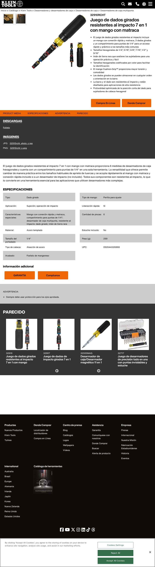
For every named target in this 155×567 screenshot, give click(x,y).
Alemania (9, 486)
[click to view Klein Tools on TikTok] (88, 530)
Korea (7, 501)
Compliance (53, 275)
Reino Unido (11, 511)
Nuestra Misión (128, 440)
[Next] (98, 370)
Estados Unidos (12, 516)
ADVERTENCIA (62, 113)
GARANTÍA (19, 275)
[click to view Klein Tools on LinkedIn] (83, 530)
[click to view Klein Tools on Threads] (93, 530)
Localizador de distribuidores (41, 432)
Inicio (3, 10)
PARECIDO (82, 113)
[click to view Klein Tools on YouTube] (67, 530)
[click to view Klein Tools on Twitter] (73, 530)
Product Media (12, 113)
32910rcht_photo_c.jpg (21, 143)
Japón (8, 496)
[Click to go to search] (123, 4)
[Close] (150, 552)
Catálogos (68, 435)
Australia (9, 471)
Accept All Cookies (115, 560)
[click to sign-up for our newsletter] (130, 4)
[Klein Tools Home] (11, 6)
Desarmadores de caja (87, 10)
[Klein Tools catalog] (48, 482)
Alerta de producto (101, 453)
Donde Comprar (136, 103)
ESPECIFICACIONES (38, 113)
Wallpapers (68, 445)
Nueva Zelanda (12, 506)
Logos (66, 440)
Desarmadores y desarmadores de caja (53, 10)
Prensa (124, 430)
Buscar (95, 448)
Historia (125, 453)
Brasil (7, 476)
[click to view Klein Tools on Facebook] (62, 530)
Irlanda (8, 491)
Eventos (125, 458)
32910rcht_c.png (18, 148)
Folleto (6, 127)
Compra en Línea (42, 438)
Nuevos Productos (13, 430)
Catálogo (13, 10)
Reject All (115, 553)
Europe (8, 481)
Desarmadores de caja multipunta (117, 10)
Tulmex (8, 440)
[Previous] (56, 370)
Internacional (127, 435)
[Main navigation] (149, 4)
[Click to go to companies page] (144, 4)
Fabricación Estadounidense (129, 447)
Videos (66, 450)
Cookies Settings (115, 545)
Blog (65, 430)
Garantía (96, 430)
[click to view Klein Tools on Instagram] (78, 530)
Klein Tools (26, 10)
